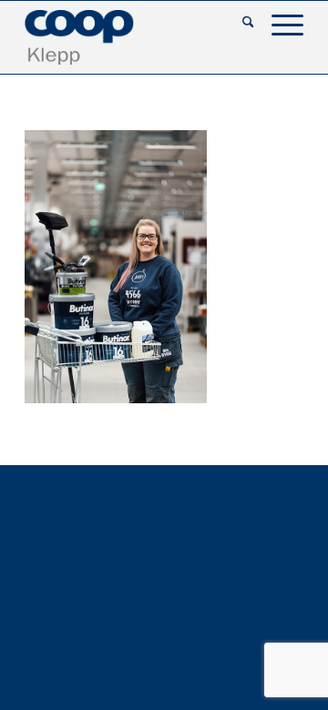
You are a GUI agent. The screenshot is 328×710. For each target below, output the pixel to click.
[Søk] (239, 23)
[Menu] (278, 23)
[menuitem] (239, 23)
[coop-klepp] (136, 37)
